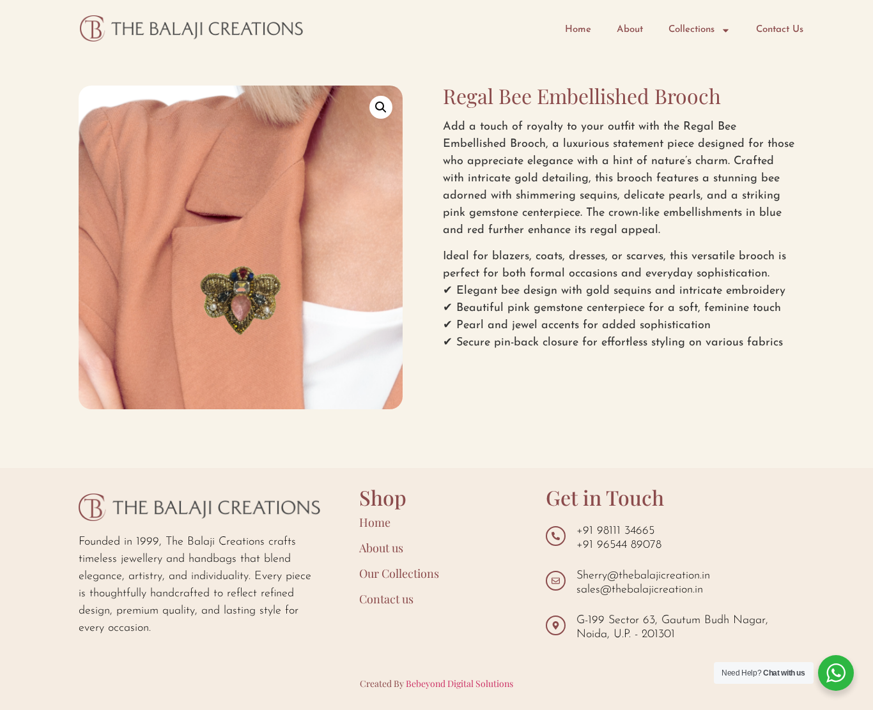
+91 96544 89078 (618, 545)
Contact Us (779, 29)
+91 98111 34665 (615, 531)
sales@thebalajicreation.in (639, 590)
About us (381, 547)
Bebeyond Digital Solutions (459, 683)
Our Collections (399, 573)
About (630, 29)
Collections (691, 29)
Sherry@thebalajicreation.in (643, 576)
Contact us (386, 599)
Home (578, 29)
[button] (380, 107)
